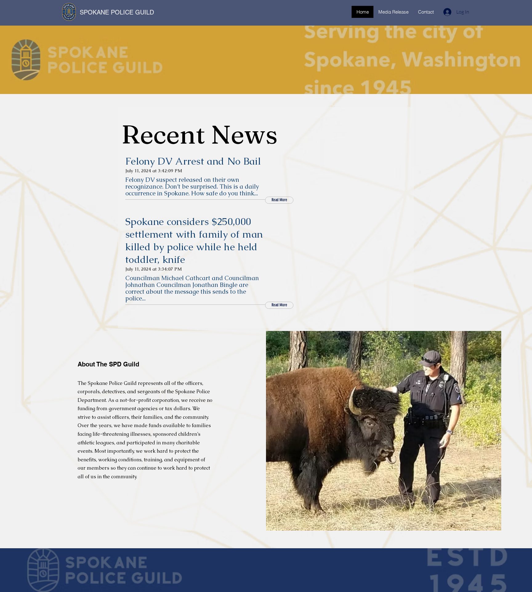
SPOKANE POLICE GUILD (117, 12)
